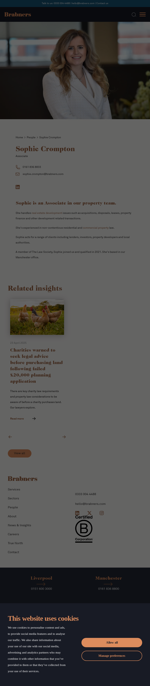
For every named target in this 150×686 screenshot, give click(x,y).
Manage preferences (111, 655)
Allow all (112, 642)
